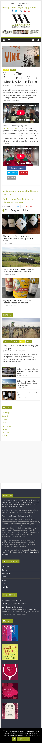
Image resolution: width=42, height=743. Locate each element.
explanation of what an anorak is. (20, 516)
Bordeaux (5, 419)
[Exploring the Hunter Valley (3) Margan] (21, 320)
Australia (7, 341)
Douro (4, 423)
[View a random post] (37, 40)
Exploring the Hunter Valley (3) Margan (20, 347)
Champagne (6, 413)
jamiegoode (21, 85)
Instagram (32, 552)
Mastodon (5, 554)
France (4, 577)
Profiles (29, 341)
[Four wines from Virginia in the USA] (9, 392)
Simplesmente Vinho (10, 128)
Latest (6, 70)
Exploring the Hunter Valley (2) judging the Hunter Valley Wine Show (27, 371)
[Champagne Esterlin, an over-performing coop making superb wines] (21, 215)
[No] (39, 736)
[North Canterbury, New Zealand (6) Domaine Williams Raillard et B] (21, 248)
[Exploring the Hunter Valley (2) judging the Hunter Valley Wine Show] (9, 368)
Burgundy (5, 416)
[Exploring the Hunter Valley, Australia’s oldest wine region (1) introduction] (9, 380)
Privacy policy (23, 739)
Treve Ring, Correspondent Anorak (14, 604)
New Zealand (6, 426)
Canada (4, 429)
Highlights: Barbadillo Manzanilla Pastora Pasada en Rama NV (18, 301)
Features (15, 341)
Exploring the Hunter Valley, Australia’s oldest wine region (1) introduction (27, 383)
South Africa (6, 433)
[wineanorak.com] (4, 40)
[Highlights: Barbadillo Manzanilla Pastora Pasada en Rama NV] (21, 279)
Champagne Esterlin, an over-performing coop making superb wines (18, 238)
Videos (13, 70)
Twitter (25, 552)
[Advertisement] (21, 462)
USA (3, 584)
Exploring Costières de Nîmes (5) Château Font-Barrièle (18, 201)
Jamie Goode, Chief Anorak (11, 600)
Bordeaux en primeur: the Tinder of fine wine (20, 192)
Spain (4, 580)
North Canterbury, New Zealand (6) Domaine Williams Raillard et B (19, 270)
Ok (14, 739)
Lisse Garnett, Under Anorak (12, 607)
